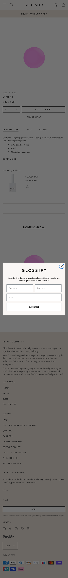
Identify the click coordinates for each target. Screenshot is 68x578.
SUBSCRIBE (34, 307)
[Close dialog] (61, 266)
